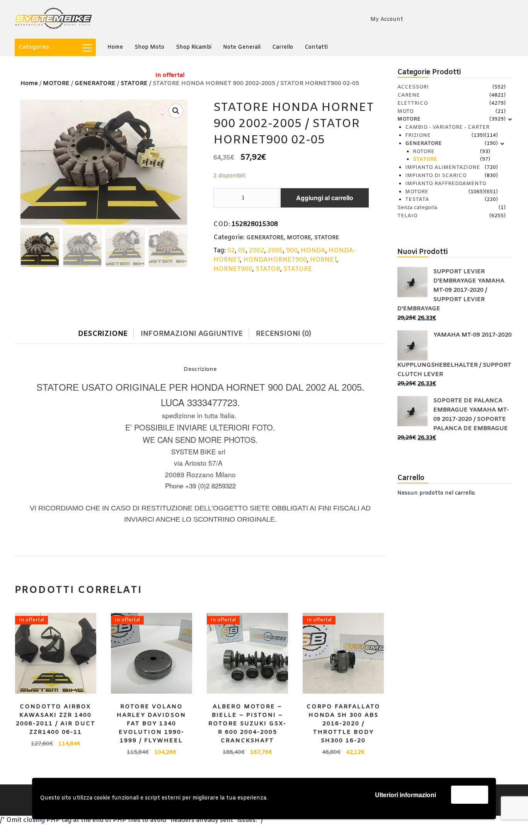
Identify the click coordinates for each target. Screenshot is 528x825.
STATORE (326, 238)
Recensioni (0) (283, 334)
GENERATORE (265, 238)
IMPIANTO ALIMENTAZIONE (442, 167)
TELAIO (407, 216)
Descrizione (103, 334)
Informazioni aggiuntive (192, 334)
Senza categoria (417, 207)
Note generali (242, 47)
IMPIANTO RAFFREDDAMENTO (445, 183)
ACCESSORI (413, 87)
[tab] (108, 332)
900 (292, 251)
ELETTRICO (412, 103)
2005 (275, 251)
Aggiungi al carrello (324, 197)
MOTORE (56, 83)
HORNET (323, 260)
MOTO (405, 111)
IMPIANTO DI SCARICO (436, 175)
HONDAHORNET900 (275, 260)
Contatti (316, 47)
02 (231, 251)
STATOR (267, 269)
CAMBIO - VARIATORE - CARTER (447, 127)
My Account (386, 19)
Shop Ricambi (193, 47)
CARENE (408, 95)
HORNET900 (232, 269)
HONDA (313, 251)
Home (115, 47)
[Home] (53, 19)
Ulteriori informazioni (405, 794)
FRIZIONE (418, 135)
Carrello (282, 47)
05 (242, 251)
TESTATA (417, 199)
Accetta (469, 794)
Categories (34, 47)
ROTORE (423, 151)
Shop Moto (149, 47)
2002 (256, 251)
